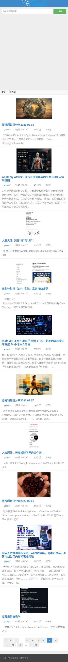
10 (55, 640)
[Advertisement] (34, 51)
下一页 (34, 644)
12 (13, 644)
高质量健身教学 (11, 616)
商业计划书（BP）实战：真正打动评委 (25, 289)
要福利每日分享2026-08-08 (18, 125)
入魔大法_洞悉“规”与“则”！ (18, 240)
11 (6, 644)
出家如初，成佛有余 (34, 3)
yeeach (7, 129)
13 (20, 644)
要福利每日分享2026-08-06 (18, 501)
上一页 (8, 640)
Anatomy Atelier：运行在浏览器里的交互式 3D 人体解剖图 (33, 178)
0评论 (48, 129)
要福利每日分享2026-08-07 (18, 400)
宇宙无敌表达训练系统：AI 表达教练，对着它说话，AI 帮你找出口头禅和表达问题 (34, 554)
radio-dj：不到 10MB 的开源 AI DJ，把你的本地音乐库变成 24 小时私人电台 (33, 342)
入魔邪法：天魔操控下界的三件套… (23, 452)
